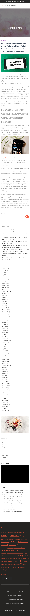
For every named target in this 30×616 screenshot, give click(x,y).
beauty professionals (4, 539)
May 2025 (4, 299)
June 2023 (4, 346)
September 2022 (5, 365)
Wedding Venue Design (7, 569)
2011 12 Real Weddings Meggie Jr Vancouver (12, 498)
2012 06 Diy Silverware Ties (8, 509)
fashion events (10, 550)
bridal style (21, 542)
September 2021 (5, 390)
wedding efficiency (16, 564)
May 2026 (4, 274)
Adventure (4, 440)
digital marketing (11, 545)
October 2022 (5, 363)
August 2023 (4, 342)
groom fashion (3, 553)
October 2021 (5, 387)
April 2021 (4, 400)
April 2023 (4, 350)
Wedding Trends (20, 567)
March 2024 (4, 328)
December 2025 (5, 285)
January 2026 (5, 283)
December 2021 (5, 383)
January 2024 (5, 332)
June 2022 (4, 371)
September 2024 (5, 316)
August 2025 (4, 293)
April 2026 (4, 277)
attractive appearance (7, 532)
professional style (4, 558)
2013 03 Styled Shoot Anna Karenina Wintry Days (15, 603)
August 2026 (4, 268)
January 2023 (5, 357)
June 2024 (4, 322)
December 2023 (5, 334)
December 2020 (5, 408)
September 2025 (5, 291)
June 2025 (4, 297)
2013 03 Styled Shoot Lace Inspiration (15, 595)
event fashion (18, 548)
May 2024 (4, 324)
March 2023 (4, 353)
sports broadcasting (21, 558)
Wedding (4, 457)
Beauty (3, 442)
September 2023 (5, 340)
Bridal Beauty (5, 542)
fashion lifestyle (17, 550)
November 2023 (5, 336)
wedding (20, 561)
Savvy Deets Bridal (9, 610)
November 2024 (5, 311)
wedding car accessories (8, 564)
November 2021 (5, 385)
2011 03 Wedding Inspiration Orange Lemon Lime (13, 492)
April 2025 (4, 301)
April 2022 (4, 375)
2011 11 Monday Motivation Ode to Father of (12, 494)
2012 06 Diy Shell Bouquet (8, 507)
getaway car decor (23, 550)
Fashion (3, 449)
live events (9, 555)
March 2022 (4, 377)
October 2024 (5, 314)
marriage (26, 555)
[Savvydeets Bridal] (9, 5)
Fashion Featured (5, 451)
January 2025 (5, 307)
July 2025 (4, 295)
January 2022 (5, 381)
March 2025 (4, 303)
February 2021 (5, 404)
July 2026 (4, 270)
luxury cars (13, 555)
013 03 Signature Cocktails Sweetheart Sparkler (12, 490)
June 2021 (4, 396)
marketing (19, 555)
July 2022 (4, 369)
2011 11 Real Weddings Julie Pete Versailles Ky (12, 496)
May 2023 (4, 348)
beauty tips (13, 539)
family (23, 548)
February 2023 (5, 355)
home (3, 453)
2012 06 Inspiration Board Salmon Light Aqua (12, 511)
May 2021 (4, 398)
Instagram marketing (18, 553)
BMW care (20, 539)
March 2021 (4, 402)
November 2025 (5, 287)
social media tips (12, 558)
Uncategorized (5, 455)
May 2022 (4, 373)
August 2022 (4, 367)
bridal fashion (13, 542)
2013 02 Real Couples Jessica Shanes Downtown (15, 1)
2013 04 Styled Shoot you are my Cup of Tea (15, 591)
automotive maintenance (17, 532)
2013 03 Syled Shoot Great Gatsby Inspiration (15, 599)
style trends (6, 561)
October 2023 (5, 338)
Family (3, 447)
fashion (3, 550)
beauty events (24, 536)
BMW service (24, 539)
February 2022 (5, 379)
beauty (17, 536)
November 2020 (5, 410)
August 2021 (4, 392)
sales (8, 558)
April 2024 (4, 326)
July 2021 (4, 394)
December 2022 (5, 359)
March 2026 (4, 279)
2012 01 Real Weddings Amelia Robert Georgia (12, 503)
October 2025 (5, 289)
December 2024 (5, 309)
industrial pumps (10, 553)
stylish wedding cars (12, 561)
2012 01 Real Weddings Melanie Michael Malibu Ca (13, 505)
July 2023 (4, 344)
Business (3, 40)
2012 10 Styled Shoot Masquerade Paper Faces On (13, 501)
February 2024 (5, 330)
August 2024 (4, 318)
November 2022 (5, 361)
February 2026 (5, 281)
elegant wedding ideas (12, 548)
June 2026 (4, 272)
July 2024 (4, 320)
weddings (11, 567)
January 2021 (5, 406)
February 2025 (5, 305)
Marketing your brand (6, 157)
